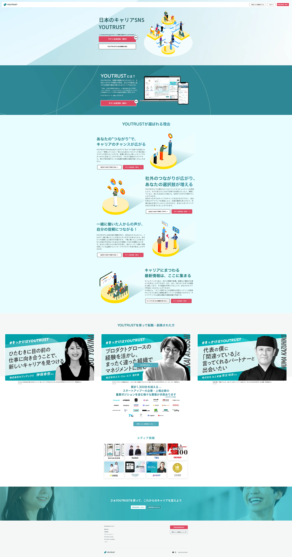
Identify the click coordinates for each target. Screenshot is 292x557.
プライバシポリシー (109, 534)
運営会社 (106, 529)
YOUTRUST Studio (108, 537)
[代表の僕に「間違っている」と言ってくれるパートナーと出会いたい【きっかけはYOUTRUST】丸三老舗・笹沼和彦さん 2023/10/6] (242, 346)
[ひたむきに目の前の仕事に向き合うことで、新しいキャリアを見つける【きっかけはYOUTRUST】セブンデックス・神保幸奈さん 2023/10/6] (50, 346)
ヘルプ (105, 542)
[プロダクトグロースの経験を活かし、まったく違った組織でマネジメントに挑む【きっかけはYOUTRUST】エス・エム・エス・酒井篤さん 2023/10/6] (146, 346)
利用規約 (106, 532)
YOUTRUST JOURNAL (109, 539)
